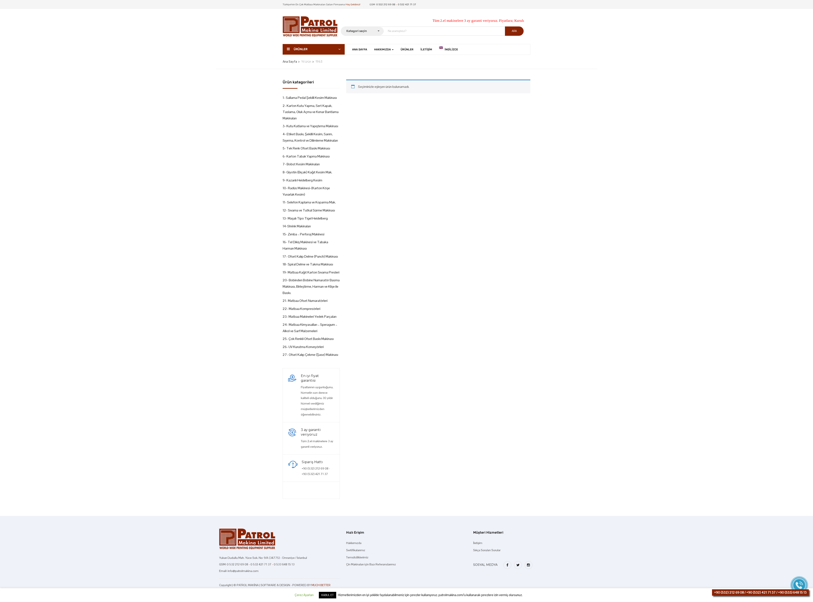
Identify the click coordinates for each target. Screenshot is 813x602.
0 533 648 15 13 (284, 564)
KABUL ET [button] (327, 595)
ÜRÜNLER (407, 49)
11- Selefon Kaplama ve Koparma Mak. (309, 202)
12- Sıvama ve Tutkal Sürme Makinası (309, 210)
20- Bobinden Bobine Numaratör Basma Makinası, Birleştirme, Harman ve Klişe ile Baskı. (311, 286)
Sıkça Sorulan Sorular (487, 550)
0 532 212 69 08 (385, 4)
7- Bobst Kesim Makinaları (301, 164)
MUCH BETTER (320, 585)
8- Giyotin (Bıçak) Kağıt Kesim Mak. (307, 172)
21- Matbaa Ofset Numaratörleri (305, 300)
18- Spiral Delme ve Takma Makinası (308, 264)
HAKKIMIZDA (382, 49)
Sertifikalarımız (355, 550)
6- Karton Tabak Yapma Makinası (306, 156)
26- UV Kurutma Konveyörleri (303, 347)
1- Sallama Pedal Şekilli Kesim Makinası (310, 97)
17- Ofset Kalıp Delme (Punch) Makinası (310, 256)
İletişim (426, 49)
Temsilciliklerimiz (357, 557)
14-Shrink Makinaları (297, 226)
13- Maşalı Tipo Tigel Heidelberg (305, 218)
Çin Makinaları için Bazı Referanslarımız (371, 564)
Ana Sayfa (290, 62)
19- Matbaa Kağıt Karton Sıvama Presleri (311, 272)
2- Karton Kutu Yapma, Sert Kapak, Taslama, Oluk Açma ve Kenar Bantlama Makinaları (311, 112)
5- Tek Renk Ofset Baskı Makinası (306, 148)
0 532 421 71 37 (407, 4)
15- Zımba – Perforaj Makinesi (303, 234)
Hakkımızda (353, 543)
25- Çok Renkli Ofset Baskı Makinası (308, 339)
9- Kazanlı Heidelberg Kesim (302, 180)
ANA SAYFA (359, 49)
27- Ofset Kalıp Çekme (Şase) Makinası (310, 354)
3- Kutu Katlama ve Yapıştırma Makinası (310, 126)
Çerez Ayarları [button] (304, 595)
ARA (514, 31)
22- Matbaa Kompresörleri (301, 309)
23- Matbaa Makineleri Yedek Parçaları (309, 316)
